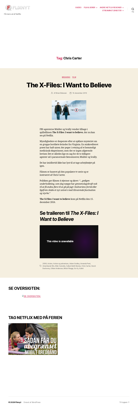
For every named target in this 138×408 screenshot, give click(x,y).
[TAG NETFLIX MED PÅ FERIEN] (37, 339)
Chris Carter (86, 266)
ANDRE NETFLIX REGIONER (111, 7)
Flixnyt (18, 402)
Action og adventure (60, 264)
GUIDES (78, 7)
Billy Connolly (60, 266)
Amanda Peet (85, 264)
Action (49, 264)
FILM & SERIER (89, 7)
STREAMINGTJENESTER (112, 10)
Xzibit (81, 268)
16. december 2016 (79, 93)
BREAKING (66, 77)
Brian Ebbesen (61, 93)
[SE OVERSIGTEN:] (37, 302)
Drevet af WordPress (32, 402)
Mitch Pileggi (68, 268)
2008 (45, 264)
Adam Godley (74, 264)
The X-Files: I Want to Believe (68, 85)
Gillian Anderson (57, 268)
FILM (74, 77)
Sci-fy (76, 268)
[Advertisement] (69, 41)
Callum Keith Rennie (73, 266)
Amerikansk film (48, 266)
